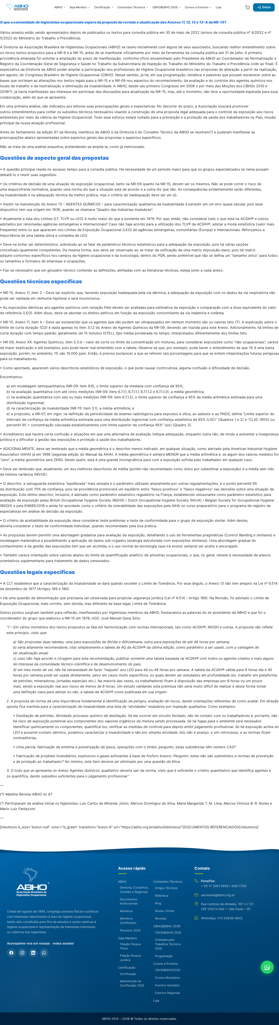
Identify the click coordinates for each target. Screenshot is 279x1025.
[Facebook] (11, 952)
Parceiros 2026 (130, 930)
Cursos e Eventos (197, 7)
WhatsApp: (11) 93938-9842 (221, 918)
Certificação (102, 7)
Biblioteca (161, 895)
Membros (126, 911)
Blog (158, 903)
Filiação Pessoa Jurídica (130, 958)
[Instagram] (22, 952)
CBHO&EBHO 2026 (165, 7)
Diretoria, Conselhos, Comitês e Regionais (134, 890)
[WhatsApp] (44, 952)
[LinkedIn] (33, 952)
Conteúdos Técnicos (131, 7)
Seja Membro (78, 7)
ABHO (58, 7)
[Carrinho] (247, 7)
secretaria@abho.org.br (218, 895)
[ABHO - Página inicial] (31, 884)
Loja (218, 7)
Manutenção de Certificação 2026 (132, 983)
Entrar (266, 7)
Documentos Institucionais (129, 901)
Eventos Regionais (167, 993)
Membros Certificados (128, 920)
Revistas (160, 918)
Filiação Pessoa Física (130, 946)
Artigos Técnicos (166, 888)
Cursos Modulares (167, 977)
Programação (164, 956)
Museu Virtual (164, 911)
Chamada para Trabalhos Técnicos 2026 (168, 944)
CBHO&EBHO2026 (167, 970)
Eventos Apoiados (167, 985)
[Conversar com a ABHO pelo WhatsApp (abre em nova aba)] (267, 967)
